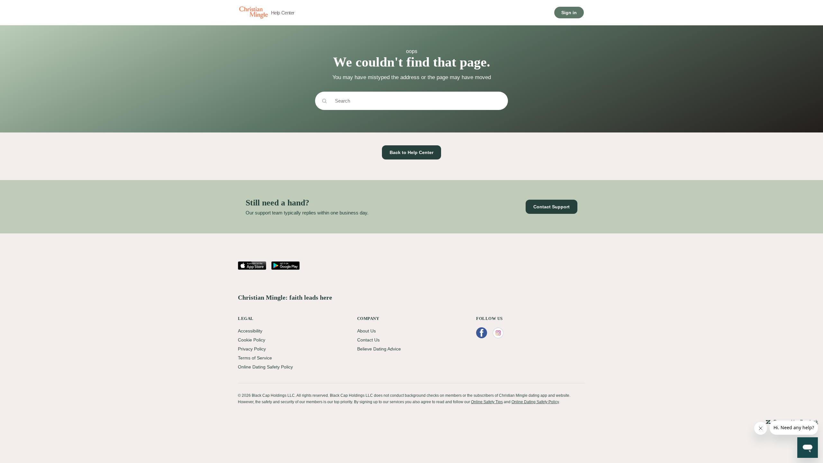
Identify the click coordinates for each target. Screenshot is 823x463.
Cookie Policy (251, 339)
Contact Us (368, 339)
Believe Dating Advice (379, 348)
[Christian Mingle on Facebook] (481, 333)
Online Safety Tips (487, 402)
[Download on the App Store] (252, 265)
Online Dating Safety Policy (265, 366)
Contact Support (551, 206)
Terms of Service (255, 357)
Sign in (569, 12)
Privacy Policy (252, 348)
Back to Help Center (411, 152)
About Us (366, 330)
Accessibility (250, 330)
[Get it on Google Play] (285, 265)
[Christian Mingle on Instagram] (498, 333)
